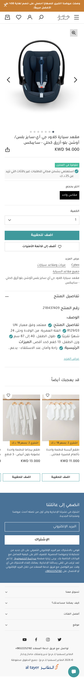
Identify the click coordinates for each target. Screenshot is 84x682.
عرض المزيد (71, 359)
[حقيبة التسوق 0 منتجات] (7, 18)
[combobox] (42, 220)
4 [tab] (42, 132)
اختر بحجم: (72, 187)
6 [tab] (34, 132)
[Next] (8, 80)
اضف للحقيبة (60, 477)
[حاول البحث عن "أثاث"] (41, 17)
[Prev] (75, 80)
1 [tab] (53, 132)
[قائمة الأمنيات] (47, 395)
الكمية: (74, 211)
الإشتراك (42, 540)
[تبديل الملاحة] (76, 17)
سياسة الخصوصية (25, 558)
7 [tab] (31, 132)
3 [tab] (46, 132)
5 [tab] (38, 132)
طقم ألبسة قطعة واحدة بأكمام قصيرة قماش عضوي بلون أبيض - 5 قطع (61, 452)
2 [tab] (49, 132)
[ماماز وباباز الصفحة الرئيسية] (63, 17)
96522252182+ (53, 571)
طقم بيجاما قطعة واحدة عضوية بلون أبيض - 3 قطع (22, 452)
